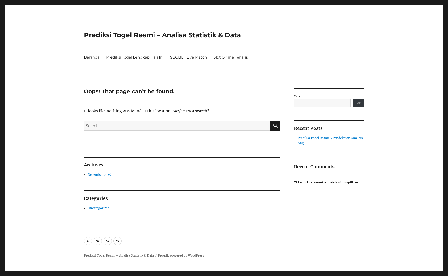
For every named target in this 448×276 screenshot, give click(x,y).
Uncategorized (98, 208)
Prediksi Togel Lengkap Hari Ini (135, 57)
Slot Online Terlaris (231, 57)
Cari (297, 96)
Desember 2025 (99, 175)
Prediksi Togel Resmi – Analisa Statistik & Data (162, 35)
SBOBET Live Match (188, 57)
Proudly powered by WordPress (181, 256)
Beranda (92, 57)
